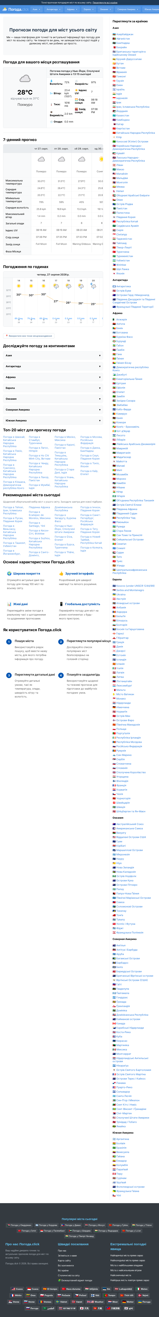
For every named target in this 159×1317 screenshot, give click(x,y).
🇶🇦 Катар (118, 124)
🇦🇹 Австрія (119, 598)
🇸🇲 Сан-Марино (122, 754)
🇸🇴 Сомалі (119, 548)
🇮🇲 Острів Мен (121, 715)
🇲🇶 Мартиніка (121, 1045)
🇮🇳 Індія (117, 93)
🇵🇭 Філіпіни (119, 264)
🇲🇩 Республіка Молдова (127, 741)
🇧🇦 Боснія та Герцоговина (128, 629)
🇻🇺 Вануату (119, 832)
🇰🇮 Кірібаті (119, 845)
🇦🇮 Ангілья (119, 945)
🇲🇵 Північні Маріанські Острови (132, 897)
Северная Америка (128, 9)
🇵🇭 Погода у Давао (71, 1225)
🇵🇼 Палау (118, 889)
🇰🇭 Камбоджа (121, 119)
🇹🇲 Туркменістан (123, 256)
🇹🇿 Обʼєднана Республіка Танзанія (133, 500)
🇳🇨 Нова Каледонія (124, 871)
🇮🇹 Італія (118, 668)
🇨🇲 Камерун (120, 413)
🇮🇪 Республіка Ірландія (127, 737)
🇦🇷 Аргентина (121, 1139)
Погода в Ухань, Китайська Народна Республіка (64, 482)
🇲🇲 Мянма (119, 186)
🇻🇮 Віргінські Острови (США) (130, 980)
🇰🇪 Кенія (118, 418)
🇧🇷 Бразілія (119, 1147)
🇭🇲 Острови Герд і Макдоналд (131, 295)
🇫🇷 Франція (119, 785)
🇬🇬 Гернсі (118, 633)
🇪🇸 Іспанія (119, 663)
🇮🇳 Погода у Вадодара (106, 1230)
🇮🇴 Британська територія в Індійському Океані (129, 53)
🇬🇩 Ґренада (119, 1001)
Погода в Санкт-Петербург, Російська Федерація (90, 519)
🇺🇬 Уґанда (119, 565)
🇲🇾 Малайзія (120, 173)
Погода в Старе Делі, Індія (64, 471)
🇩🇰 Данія (118, 646)
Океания (105, 9)
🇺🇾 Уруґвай (119, 1182)
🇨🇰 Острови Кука (123, 880)
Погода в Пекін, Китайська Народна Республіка (12, 455)
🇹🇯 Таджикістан (122, 238)
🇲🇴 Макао (118, 169)
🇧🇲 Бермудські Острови (127, 971)
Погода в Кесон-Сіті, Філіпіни (39, 532)
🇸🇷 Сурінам (119, 1178)
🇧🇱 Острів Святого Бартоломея (132, 1069)
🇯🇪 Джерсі (119, 650)
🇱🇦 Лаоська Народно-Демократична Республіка (129, 159)
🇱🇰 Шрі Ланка (121, 269)
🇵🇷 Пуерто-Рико (122, 1087)
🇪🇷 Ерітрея (119, 383)
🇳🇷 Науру (118, 858)
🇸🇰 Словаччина (122, 763)
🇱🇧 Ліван (118, 165)
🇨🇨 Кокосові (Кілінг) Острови (130, 141)
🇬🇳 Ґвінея (118, 358)
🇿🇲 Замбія (119, 396)
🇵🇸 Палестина (121, 212)
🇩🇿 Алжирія (120, 319)
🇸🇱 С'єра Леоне (122, 530)
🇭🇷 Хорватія (120, 789)
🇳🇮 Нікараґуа (120, 1065)
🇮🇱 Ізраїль (119, 89)
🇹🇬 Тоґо (117, 556)
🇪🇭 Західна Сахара (124, 400)
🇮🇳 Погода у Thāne (142, 1225)
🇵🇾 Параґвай (120, 1169)
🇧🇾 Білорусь (120, 620)
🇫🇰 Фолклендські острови (129, 1186)
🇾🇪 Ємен (118, 85)
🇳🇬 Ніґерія (119, 496)
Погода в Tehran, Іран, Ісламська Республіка (13, 510)
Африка (72, 9)
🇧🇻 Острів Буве (122, 290)
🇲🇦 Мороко (119, 478)
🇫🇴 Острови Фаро (123, 720)
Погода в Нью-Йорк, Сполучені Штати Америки (65, 529)
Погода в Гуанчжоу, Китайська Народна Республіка (9, 471)
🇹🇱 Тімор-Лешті (122, 247)
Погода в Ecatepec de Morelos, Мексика (39, 515)
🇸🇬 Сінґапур (120, 234)
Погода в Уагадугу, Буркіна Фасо (65, 518)
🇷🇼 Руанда (119, 526)
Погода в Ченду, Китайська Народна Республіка (39, 468)
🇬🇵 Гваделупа (121, 988)
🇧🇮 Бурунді (119, 341)
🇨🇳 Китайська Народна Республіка (134, 132)
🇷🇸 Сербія (119, 759)
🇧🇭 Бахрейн (120, 47)
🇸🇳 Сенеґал (119, 543)
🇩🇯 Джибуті (120, 374)
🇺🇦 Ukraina (119, 594)
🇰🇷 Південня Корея (124, 217)
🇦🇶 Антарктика (122, 286)
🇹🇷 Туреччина (121, 251)
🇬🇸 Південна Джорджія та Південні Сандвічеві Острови (134, 301)
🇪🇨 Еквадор (120, 1160)
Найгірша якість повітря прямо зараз (129, 1280)
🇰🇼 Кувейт (119, 153)
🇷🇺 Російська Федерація (127, 746)
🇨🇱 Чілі (117, 1195)
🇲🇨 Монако (119, 698)
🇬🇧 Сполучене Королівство (129, 772)
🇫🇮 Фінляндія (120, 781)
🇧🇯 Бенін (118, 328)
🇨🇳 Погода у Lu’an (131, 1230)
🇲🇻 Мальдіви (120, 178)
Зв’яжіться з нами (67, 1255)
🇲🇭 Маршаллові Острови (128, 850)
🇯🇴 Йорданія (120, 111)
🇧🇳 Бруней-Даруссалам (127, 59)
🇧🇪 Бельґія (119, 616)
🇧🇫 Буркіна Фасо (123, 336)
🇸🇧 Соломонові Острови (128, 906)
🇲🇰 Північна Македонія (126, 724)
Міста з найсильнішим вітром (125, 1270)
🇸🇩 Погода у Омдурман (19, 1225)
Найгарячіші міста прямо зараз (126, 1255)
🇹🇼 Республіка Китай (125, 221)
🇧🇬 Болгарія (120, 624)
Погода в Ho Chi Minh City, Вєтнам (39, 457)
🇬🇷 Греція (118, 642)
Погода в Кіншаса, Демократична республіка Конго (14, 485)
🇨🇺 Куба (117, 1036)
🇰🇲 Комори (119, 422)
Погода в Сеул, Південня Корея (90, 457)
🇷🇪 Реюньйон (121, 522)
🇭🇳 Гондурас (120, 997)
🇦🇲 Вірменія (120, 72)
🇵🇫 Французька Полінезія (128, 932)
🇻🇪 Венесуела (121, 1152)
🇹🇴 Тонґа (118, 915)
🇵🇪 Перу (118, 1173)
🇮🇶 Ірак (117, 102)
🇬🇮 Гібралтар (121, 637)
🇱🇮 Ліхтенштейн (122, 681)
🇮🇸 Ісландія (119, 659)
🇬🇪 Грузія (118, 80)
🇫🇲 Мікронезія (121, 854)
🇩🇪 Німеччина (121, 707)
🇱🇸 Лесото (119, 435)
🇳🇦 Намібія (119, 483)
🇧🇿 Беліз (118, 967)
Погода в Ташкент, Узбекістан (14, 544)
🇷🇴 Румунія (119, 750)
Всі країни (63, 1270)
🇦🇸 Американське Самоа (128, 828)
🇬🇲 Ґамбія (118, 349)
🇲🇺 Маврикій (120, 448)
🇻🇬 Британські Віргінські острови (133, 975)
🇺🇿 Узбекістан (121, 260)
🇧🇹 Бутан (118, 63)
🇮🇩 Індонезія (120, 98)
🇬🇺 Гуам (117, 841)
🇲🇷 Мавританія (121, 452)
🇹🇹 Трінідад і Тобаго (125, 1122)
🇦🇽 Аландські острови (126, 603)
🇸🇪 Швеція (119, 807)
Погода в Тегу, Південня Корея (90, 530)
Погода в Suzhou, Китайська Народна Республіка (39, 543)
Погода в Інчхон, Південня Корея (90, 509)
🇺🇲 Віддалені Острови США (129, 837)
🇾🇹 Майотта (120, 461)
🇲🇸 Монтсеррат (122, 1053)
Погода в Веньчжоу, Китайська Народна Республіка (9, 532)
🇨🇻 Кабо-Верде (122, 409)
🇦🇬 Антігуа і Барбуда (125, 949)
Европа (89, 9)
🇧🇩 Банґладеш (121, 42)
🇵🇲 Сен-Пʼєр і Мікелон (126, 1100)
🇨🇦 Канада (119, 1023)
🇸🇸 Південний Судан (125, 513)
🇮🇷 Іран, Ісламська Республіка (131, 106)
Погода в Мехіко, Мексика (65, 438)
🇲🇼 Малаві (119, 465)
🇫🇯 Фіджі (118, 928)
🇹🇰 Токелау (119, 910)
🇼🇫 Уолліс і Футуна (124, 923)
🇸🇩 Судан (118, 552)
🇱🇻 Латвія (118, 672)
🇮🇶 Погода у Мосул (95, 1225)
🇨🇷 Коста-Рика (122, 1032)
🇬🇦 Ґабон (118, 345)
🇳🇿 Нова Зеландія (123, 867)
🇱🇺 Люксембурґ (122, 685)
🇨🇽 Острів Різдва (123, 204)
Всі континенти (66, 1265)
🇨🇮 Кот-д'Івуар (121, 431)
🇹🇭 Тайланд (120, 243)
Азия (36, 9)
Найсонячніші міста (120, 1275)
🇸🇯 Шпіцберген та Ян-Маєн (129, 811)
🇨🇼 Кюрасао (120, 1040)
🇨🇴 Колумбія (120, 1165)
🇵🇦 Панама (119, 1082)
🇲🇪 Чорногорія (121, 798)
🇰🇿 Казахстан (121, 115)
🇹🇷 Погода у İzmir (27, 1230)
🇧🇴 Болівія (119, 1143)
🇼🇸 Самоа (118, 902)
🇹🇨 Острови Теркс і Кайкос (129, 1078)
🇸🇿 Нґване (119, 487)
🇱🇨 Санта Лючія (122, 1095)
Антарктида (54, 9)
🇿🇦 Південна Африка (125, 509)
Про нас (62, 1250)
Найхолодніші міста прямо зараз (127, 1260)
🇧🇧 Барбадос (120, 962)
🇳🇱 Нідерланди (122, 702)
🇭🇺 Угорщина (120, 776)
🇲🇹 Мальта (119, 689)
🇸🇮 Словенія (120, 768)
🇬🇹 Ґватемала (121, 993)
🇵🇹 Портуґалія (121, 733)
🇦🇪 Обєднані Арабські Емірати (131, 195)
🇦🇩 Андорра (120, 611)
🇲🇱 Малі (117, 470)
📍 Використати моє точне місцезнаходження (28, 336)
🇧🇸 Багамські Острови (126, 958)
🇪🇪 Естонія (119, 655)
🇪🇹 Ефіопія (119, 387)
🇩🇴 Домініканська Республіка (130, 1014)
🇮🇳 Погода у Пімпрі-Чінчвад (80, 1236)
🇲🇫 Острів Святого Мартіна (129, 1074)
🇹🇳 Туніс (118, 561)
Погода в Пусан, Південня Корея (13, 520)
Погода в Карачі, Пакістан (65, 446)
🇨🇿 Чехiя (118, 794)
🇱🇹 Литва (118, 676)
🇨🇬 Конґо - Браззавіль (126, 426)
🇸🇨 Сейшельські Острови (128, 539)
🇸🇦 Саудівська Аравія (126, 225)
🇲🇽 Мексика (120, 1049)
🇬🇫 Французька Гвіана (126, 1191)
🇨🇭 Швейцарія (121, 802)
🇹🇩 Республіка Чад (124, 517)
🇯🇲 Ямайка (119, 1126)
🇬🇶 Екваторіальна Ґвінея (127, 378)
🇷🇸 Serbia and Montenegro (128, 590)
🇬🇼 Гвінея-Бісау (122, 362)
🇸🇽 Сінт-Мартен (122, 1113)
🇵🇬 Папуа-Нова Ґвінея (126, 893)
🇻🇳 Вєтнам (119, 67)
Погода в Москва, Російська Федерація (91, 440)
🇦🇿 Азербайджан (123, 34)
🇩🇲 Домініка (120, 1010)
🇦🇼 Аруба (118, 954)
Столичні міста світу (69, 1275)
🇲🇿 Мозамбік (120, 474)
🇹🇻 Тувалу (119, 919)
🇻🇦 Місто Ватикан (123, 694)
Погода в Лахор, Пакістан (39, 479)
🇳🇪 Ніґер (118, 491)
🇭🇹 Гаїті (117, 984)
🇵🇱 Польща (119, 728)
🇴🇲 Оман (118, 199)
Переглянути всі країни (105, 2)
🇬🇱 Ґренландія (121, 1006)
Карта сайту (64, 1260)
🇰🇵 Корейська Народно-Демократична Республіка (129, 147)
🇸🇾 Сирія (118, 230)
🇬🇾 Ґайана (119, 1156)
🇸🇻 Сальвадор (121, 1091)
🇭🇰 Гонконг (119, 76)
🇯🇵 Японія (118, 273)
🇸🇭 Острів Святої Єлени (127, 504)
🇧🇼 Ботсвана (120, 332)
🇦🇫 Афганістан (121, 38)
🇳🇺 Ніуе (117, 863)
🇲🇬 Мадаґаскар (122, 457)
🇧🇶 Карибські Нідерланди (128, 1027)
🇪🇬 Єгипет (119, 392)
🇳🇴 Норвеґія (120, 711)
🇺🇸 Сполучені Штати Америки (131, 1117)
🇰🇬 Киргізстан (121, 128)
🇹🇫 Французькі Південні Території (133, 306)
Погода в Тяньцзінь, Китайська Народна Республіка (61, 458)
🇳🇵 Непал (118, 191)
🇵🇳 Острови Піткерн (125, 884)
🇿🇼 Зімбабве (120, 405)
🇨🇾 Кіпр (117, 137)
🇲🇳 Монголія (120, 182)
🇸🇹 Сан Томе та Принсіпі (127, 535)
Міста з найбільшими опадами (126, 1265)
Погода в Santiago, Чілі (37, 524)
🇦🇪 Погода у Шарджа (80, 1230)
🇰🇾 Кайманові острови (126, 1019)
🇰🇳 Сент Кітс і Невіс (125, 1104)
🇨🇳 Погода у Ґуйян (118, 1225)
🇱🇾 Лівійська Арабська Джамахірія (134, 444)
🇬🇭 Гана (117, 354)
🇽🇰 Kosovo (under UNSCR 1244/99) (134, 585)
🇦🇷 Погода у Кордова (46, 1225)
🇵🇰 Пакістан (120, 208)
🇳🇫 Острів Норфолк (124, 876)
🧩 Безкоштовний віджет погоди (75, 1280)
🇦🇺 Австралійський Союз (128, 824)
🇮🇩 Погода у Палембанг (52, 1230)
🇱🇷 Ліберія (119, 439)
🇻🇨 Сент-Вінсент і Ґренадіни (129, 1108)
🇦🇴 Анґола (119, 323)
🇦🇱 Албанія (119, 607)
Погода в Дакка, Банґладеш (90, 449)
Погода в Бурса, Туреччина (65, 546)
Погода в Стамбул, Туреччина (35, 440)
